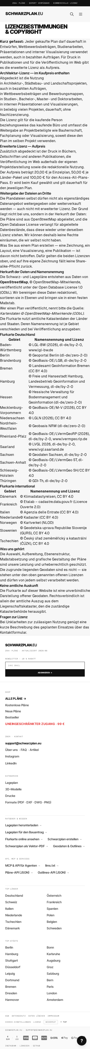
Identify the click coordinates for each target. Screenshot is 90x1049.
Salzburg (53, 973)
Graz (50, 967)
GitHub (36, 1045)
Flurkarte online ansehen (23, 839)
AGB (7, 1016)
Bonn (50, 947)
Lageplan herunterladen (23, 825)
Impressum (53, 1016)
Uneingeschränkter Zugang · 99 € (34, 724)
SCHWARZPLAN (24, 13)
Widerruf (51, 1022)
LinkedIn (11, 763)
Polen (50, 915)
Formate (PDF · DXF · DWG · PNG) (28, 802)
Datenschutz (19, 1016)
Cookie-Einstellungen (18, 1022)
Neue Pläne (13, 711)
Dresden (11, 993)
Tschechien (13, 921)
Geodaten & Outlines (69, 846)
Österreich (54, 895)
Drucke (10, 796)
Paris (50, 986)
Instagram (12, 756)
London (52, 993)
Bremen (10, 986)
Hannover (12, 999)
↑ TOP (64, 1022)
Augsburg (53, 960)
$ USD (17, 1038)
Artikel (34, 750)
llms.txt (51, 865)
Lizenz (37, 1022)
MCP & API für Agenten (22, 865)
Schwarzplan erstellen (64, 839)
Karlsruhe (53, 954)
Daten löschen (36, 1016)
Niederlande (13, 915)
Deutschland (14, 895)
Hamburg (11, 954)
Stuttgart (11, 960)
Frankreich (54, 902)
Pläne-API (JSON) (19, 872)
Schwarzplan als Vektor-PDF (26, 846)
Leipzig (10, 973)
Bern (50, 980)
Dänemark (12, 928)
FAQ (24, 750)
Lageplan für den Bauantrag (26, 832)
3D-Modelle (13, 789)
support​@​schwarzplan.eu (23, 743)
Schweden (54, 928)
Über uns (11, 750)
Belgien (52, 921)
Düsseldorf (12, 967)
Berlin (9, 947)
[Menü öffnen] (81, 14)
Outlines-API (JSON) (53, 872)
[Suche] (72, 14)
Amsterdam (55, 999)
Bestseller (12, 717)
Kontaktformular (13, 632)
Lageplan (11, 782)
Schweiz (11, 902)
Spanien (52, 908)
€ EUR (8, 1038)
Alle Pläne (15, 698)
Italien (9, 908)
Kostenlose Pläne (17, 705)
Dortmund (12, 980)
